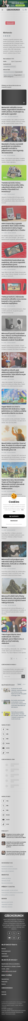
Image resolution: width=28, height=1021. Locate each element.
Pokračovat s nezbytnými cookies (14, 524)
